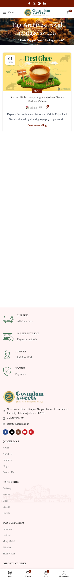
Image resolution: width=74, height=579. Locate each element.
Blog (37, 91)
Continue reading (37, 125)
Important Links (14, 563)
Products (7, 460)
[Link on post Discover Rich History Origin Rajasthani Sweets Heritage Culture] (37, 72)
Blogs (5, 466)
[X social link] (34, 3)
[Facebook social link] (29, 3)
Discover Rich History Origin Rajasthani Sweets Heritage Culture (37, 99)
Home (12, 40)
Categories (11, 482)
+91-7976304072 (15, 418)
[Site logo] (37, 12)
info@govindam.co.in (18, 423)
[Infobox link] (37, 319)
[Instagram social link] (18, 432)
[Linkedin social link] (44, 3)
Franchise (7, 529)
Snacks (6, 506)
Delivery (7, 488)
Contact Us (8, 472)
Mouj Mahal (9, 541)
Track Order (9, 553)
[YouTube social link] (24, 432)
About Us (7, 454)
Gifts (5, 500)
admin (33, 107)
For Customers (14, 522)
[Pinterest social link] (39, 3)
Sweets (6, 513)
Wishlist (7, 547)
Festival (7, 494)
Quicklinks (11, 441)
